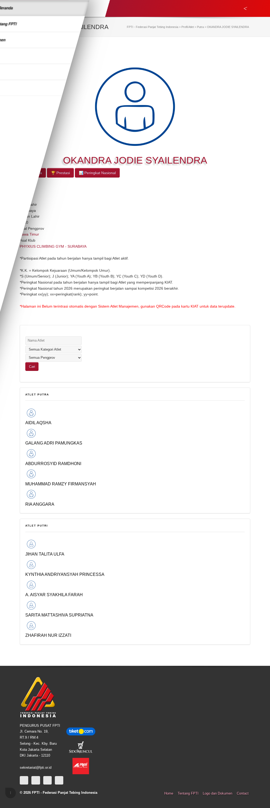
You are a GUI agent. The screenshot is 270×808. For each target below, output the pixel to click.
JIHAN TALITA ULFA (44, 554)
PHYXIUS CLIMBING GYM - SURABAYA (53, 246)
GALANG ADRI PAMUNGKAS (53, 443)
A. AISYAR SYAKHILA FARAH (54, 594)
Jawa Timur (29, 234)
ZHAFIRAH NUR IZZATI (48, 635)
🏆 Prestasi (60, 173)
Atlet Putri (36, 525)
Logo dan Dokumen (217, 793)
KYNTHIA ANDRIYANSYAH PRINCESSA (64, 574)
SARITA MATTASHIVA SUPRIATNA (59, 615)
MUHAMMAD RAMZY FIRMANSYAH (60, 483)
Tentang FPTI (188, 793)
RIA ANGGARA (39, 504)
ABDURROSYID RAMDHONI (53, 463)
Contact (243, 793)
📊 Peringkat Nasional (97, 173)
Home (168, 793)
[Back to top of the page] (10, 793)
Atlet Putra (37, 394)
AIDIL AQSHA (38, 422)
